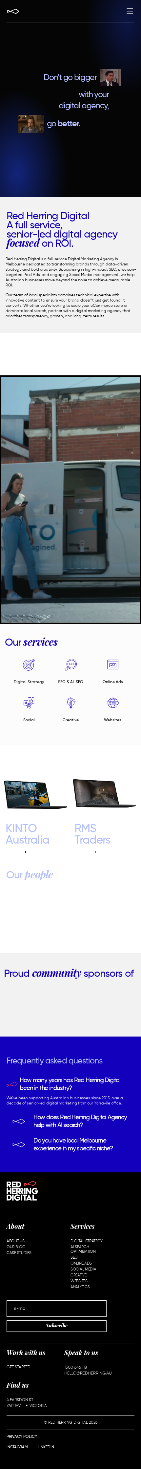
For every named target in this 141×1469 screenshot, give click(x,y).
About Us (16, 1241)
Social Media (83, 1269)
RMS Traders (92, 834)
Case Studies (19, 1253)
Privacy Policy (22, 1437)
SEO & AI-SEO (70, 682)
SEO (74, 1258)
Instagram (17, 1447)
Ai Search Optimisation (82, 1249)
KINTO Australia (27, 834)
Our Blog (16, 1247)
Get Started (18, 1367)
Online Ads (113, 682)
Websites (112, 720)
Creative (71, 720)
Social (29, 720)
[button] (129, 12)
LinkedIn (46, 1447)
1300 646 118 (75, 1367)
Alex (72, 918)
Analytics (80, 1287)
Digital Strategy (29, 682)
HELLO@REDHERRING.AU (88, 1373)
